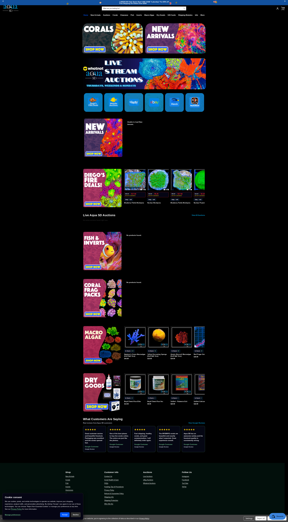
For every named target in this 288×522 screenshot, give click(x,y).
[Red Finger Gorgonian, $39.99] (181, 337)
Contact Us (108, 476)
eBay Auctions (148, 480)
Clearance (124, 15)
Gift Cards (172, 15)
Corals (115, 15)
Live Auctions (147, 476)
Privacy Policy (109, 490)
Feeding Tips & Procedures (114, 487)
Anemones (69, 490)
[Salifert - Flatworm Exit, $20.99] (158, 384)
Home (85, 15)
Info (196, 15)
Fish (132, 15)
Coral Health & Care (111, 480)
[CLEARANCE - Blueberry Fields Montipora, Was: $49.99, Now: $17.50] (158, 180)
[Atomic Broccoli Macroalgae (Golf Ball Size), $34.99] (158, 337)
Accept (65, 515)
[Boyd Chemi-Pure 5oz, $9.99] (135, 384)
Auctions (106, 15)
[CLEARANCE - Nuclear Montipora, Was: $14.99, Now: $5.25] (135, 180)
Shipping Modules (185, 15)
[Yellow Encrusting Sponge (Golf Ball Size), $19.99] (135, 337)
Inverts (139, 15)
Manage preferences (12, 515)
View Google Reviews (196, 423)
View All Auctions (198, 215)
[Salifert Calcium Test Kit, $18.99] (181, 384)
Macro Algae (149, 15)
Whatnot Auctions (149, 483)
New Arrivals (96, 15)
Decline (76, 515)
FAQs (106, 483)
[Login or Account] (277, 8)
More (202, 15)
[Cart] (283, 8)
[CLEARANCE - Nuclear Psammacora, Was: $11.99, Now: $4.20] (181, 180)
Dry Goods (161, 15)
